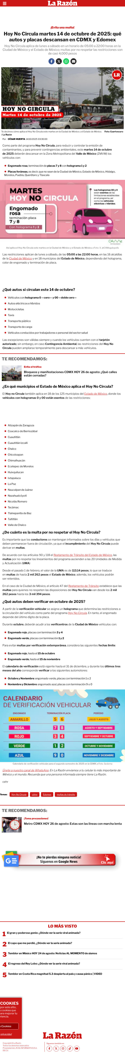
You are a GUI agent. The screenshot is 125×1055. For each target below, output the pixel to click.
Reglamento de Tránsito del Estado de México (83, 555)
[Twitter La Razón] (59, 61)
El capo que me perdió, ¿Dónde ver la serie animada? (40, 943)
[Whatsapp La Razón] (66, 61)
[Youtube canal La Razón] (77, 1048)
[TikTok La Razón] (70, 1048)
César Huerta (16, 139)
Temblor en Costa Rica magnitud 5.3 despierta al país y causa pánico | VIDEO (55, 973)
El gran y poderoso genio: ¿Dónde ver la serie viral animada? (44, 932)
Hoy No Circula (77, 613)
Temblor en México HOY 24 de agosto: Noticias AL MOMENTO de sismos (52, 953)
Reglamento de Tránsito (83, 586)
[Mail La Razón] (73, 61)
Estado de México (95, 393)
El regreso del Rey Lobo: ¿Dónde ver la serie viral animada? (44, 963)
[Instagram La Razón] (63, 1048)
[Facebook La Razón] (52, 61)
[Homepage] (62, 3)
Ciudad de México (20, 258)
